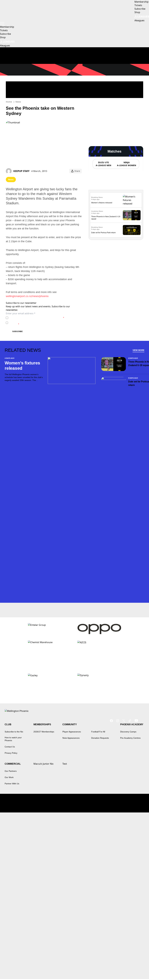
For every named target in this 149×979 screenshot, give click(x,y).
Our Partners (11, 771)
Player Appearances (71, 731)
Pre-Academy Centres (130, 738)
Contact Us (10, 747)
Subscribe (17, 331)
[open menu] (2, 23)
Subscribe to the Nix (14, 731)
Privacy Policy (29, 317)
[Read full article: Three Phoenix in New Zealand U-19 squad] (132, 215)
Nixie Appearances (71, 738)
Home (9, 101)
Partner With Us (12, 783)
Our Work (9, 777)
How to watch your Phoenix (13, 739)
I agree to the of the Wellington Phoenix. (36, 317)
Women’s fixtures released (101, 203)
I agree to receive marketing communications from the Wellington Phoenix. (41, 323)
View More (138, 350)
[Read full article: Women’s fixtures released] (132, 200)
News (18, 101)
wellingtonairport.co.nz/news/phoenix (27, 296)
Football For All (98, 731)
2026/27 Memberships (43, 731)
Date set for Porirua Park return (103, 233)
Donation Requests (100, 738)
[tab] (103, 164)
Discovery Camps (128, 731)
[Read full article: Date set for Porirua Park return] (132, 230)
